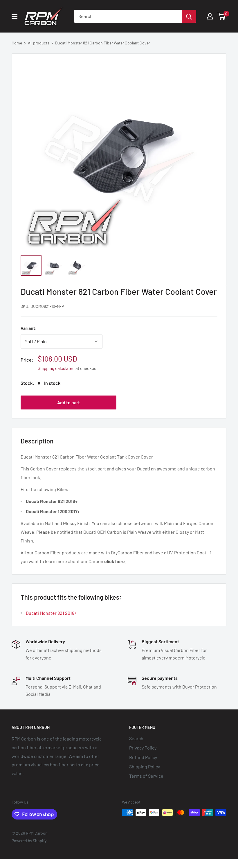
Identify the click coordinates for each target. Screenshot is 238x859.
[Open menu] (14, 16)
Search (136, 738)
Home (17, 42)
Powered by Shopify (29, 840)
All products (38, 42)
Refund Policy (143, 757)
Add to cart (68, 402)
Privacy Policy (142, 747)
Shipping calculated (56, 368)
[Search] (189, 16)
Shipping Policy (144, 766)
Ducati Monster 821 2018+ (51, 613)
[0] (221, 16)
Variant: (29, 328)
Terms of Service (146, 776)
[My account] (210, 16)
